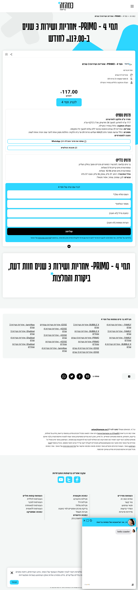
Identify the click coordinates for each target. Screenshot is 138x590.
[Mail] (87, 376)
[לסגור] (12, 573)
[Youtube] (61, 479)
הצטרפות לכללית (34, 499)
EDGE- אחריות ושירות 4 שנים (86, 348)
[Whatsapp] (64, 376)
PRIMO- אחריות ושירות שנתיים (88, 343)
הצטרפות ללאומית (34, 508)
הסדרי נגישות (127, 508)
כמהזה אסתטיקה (34, 512)
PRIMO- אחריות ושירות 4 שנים (85, 337)
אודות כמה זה (127, 499)
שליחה (69, 231)
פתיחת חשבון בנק (79, 518)
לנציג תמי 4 (69, 102)
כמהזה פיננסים (80, 515)
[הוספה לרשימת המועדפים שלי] (6, 54)
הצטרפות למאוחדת (33, 505)
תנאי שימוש (127, 505)
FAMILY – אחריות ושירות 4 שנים (119, 326)
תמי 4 (125, 16)
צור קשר (129, 502)
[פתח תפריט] (132, 6)
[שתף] (11, 54)
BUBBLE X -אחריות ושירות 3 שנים (86, 326)
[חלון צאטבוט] (109, 553)
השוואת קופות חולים (32, 495)
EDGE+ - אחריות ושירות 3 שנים (55, 336)
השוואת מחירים (125, 495)
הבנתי (14, 582)
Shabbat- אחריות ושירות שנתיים (23, 345)
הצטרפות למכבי (35, 502)
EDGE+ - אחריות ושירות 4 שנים (55, 330)
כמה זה (132, 16)
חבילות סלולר (81, 505)
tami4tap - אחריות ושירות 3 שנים (22, 326)
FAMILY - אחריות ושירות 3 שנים (119, 333)
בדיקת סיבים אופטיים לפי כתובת (72, 508)
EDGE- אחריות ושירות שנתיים (53, 324)
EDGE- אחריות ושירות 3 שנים (86, 352)
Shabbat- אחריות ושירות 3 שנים (23, 333)
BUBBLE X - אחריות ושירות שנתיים (87, 333)
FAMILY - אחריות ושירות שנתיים (120, 339)
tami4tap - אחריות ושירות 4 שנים (54, 349)
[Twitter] (72, 376)
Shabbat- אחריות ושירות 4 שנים (23, 339)
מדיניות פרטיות (126, 512)
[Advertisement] (88, 405)
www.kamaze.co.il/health (108, 433)
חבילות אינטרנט (80, 499)
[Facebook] (80, 376)
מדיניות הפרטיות (44, 237)
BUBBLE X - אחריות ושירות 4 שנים (118, 345)
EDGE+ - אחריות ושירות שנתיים (56, 343)
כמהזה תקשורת (80, 495)
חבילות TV (82, 502)
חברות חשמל (81, 512)
